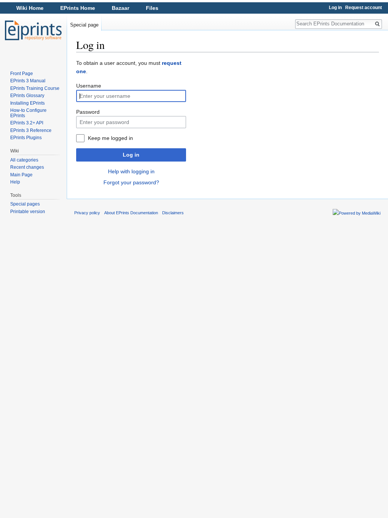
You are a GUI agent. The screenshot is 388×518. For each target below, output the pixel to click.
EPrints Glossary (27, 95)
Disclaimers (173, 212)
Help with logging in (131, 171)
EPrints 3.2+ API (26, 123)
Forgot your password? (131, 182)
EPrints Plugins (26, 137)
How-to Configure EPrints (28, 113)
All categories (24, 160)
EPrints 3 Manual (27, 80)
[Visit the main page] (33, 30)
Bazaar (120, 8)
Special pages (25, 204)
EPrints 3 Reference (31, 130)
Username (88, 86)
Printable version (27, 211)
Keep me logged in (110, 138)
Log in (131, 155)
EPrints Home (77, 8)
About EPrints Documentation (131, 212)
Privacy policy (87, 212)
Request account (363, 7)
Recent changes (27, 167)
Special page (84, 25)
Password (88, 112)
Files (152, 8)
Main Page (21, 174)
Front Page (21, 73)
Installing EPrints (27, 103)
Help (15, 182)
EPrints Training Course (34, 88)
